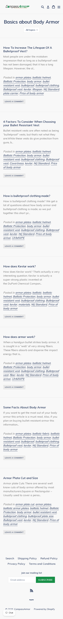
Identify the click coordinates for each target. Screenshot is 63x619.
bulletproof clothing (47, 85)
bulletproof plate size (40, 516)
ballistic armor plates (16, 508)
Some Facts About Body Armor (24, 407)
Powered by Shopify (44, 609)
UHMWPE (18, 238)
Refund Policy (49, 558)
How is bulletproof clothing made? (26, 196)
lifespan (37, 89)
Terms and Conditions (42, 563)
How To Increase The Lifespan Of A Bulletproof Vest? (27, 49)
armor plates (23, 77)
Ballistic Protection (14, 81)
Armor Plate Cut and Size (20, 478)
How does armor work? (19, 337)
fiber (12, 375)
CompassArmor (22, 609)
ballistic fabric (40, 433)
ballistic (36, 292)
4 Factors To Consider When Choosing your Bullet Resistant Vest (29, 123)
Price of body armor (31, 93)
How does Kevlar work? (19, 266)
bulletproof (27, 85)
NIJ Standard (51, 89)
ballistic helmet (41, 77)
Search (10, 558)
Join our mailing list (31, 573)
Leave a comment (14, 101)
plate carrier (10, 93)
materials (24, 304)
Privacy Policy (16, 563)
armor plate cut (24, 504)
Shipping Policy (27, 558)
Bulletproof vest (12, 89)
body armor (34, 81)
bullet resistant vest (45, 512)
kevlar (27, 89)
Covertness (17, 163)
